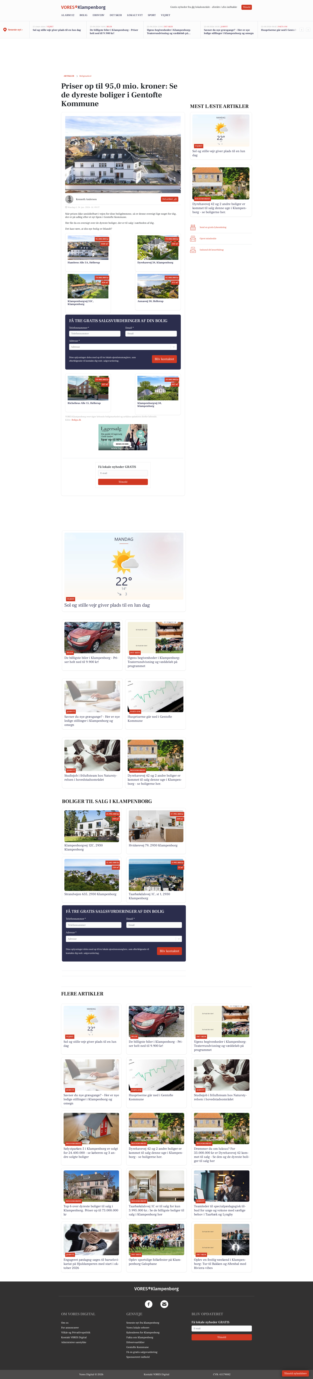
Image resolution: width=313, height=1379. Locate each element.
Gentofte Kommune (137, 1347)
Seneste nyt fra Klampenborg (142, 1322)
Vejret (165, 15)
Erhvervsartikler (135, 1342)
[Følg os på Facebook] (149, 1304)
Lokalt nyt (135, 15)
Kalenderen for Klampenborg (143, 1332)
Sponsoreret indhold (138, 1357)
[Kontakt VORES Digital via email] (164, 1304)
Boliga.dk (76, 419)
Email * (129, 327)
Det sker (116, 15)
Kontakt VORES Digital (74, 1337)
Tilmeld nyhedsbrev (295, 1373)
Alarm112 (67, 15)
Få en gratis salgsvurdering (141, 1352)
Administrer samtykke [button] (73, 1342)
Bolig (83, 15)
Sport (152, 15)
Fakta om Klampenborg (139, 1337)
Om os (64, 1322)
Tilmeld (246, 7)
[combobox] (71, 347)
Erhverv (98, 15)
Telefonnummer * (79, 327)
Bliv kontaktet (164, 359)
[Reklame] (122, 437)
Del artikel (167, 199)
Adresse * (74, 340)
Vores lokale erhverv (137, 1327)
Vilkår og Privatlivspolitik (75, 1332)
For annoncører (70, 1327)
